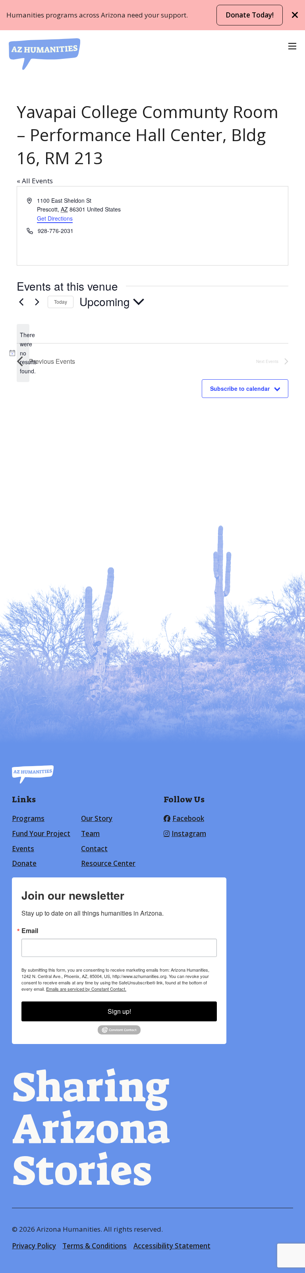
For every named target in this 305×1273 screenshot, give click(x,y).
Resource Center (108, 863)
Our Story (96, 818)
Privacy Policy (34, 1245)
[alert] (23, 353)
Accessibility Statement (171, 1245)
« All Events (35, 180)
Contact (94, 848)
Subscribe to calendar (240, 388)
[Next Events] (37, 302)
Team (90, 833)
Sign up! (119, 1011)
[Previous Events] (21, 302)
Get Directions (55, 218)
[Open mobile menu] (292, 46)
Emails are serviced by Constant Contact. (86, 989)
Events (23, 848)
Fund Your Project (41, 833)
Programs (28, 818)
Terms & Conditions (94, 1245)
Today (60, 301)
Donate (24, 863)
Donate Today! (250, 14)
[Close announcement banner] (295, 15)
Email (29, 931)
